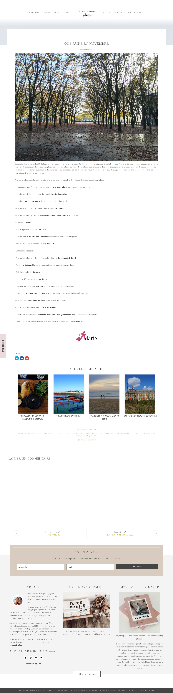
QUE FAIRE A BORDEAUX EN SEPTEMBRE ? (140, 416)
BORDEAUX (87, 434)
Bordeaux (84, 429)
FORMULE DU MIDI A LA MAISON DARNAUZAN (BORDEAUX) (32, 417)
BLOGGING (69, 434)
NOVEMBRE (128, 434)
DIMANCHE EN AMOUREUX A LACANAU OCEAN (104, 417)
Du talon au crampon (86, 13)
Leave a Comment (88, 440)
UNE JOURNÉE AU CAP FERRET (68, 416)
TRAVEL (94, 436)
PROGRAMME (145, 434)
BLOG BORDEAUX (45, 434)
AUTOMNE (29, 434)
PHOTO (136, 434)
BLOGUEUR (78, 434)
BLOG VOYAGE (58, 434)
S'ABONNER (3, 346)
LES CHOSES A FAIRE (107, 434)
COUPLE (95, 434)
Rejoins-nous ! (88, 674)
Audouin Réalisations (146, 690)
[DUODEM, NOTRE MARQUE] (86, 627)
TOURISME (85, 436)
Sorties (92, 429)
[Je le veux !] (139, 632)
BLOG (36, 434)
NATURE (120, 434)
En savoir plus (15, 645)
